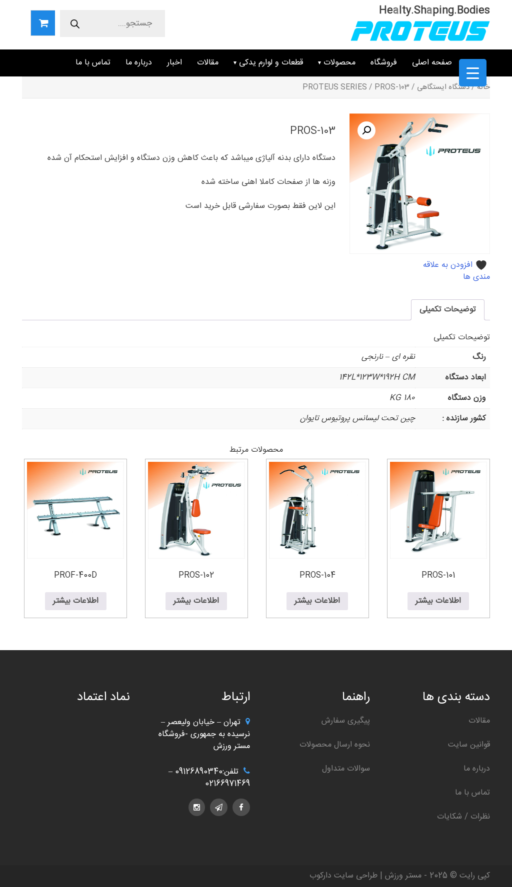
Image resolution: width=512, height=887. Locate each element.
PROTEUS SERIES (334, 87)
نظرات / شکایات (463, 817)
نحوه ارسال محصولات (335, 745)
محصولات (340, 62)
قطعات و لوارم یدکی (271, 62)
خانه (483, 87)
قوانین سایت (469, 745)
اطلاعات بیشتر (438, 601)
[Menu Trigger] (472, 72)
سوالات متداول (346, 769)
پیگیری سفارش (346, 721)
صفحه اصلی (432, 62)
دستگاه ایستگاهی (443, 87)
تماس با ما (93, 62)
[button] (367, 130)
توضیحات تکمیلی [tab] (448, 309)
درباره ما (139, 62)
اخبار (174, 62)
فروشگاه (383, 62)
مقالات (207, 62)
